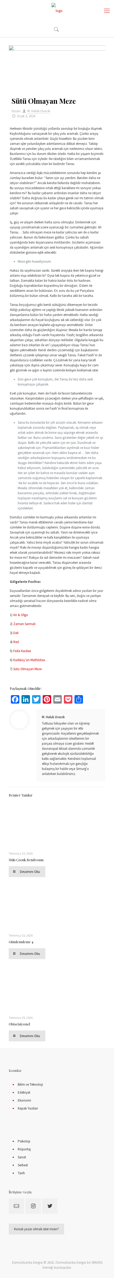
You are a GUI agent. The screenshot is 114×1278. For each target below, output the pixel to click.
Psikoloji (24, 1141)
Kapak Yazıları (28, 1108)
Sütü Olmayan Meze (27, 669)
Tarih (21, 1173)
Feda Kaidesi (22, 651)
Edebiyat (24, 1092)
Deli (16, 633)
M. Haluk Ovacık (38, 111)
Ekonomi (24, 1100)
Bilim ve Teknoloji (30, 1084)
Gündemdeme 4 (21, 941)
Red (16, 642)
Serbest (23, 1165)
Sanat (22, 1157)
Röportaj (24, 1149)
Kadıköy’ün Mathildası (29, 660)
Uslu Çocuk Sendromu (26, 859)
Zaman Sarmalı (24, 624)
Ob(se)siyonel (19, 1024)
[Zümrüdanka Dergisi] (57, 11)
